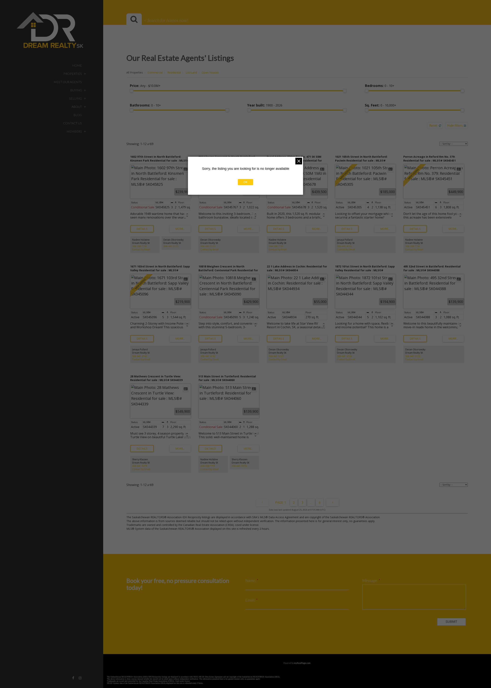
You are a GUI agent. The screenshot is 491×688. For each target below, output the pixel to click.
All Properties (134, 72)
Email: (250, 600)
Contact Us (72, 123)
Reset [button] (433, 125)
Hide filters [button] (455, 125)
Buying (76, 90)
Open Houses (210, 72)
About (77, 106)
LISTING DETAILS (142, 228)
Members (74, 131)
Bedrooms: (379, 85)
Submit (451, 621)
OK (245, 182)
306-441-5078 (139, 466)
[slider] (131, 91)
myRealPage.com (302, 663)
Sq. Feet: (380, 105)
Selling (75, 98)
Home (77, 65)
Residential (174, 72)
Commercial (155, 72)
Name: (251, 580)
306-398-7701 (139, 246)
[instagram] (80, 678)
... (311, 502)
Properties (72, 73)
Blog (77, 115)
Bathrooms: (145, 105)
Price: (145, 85)
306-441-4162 (344, 246)
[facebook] (73, 678)
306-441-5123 (170, 246)
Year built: (264, 105)
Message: (370, 580)
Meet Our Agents (68, 82)
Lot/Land (191, 72)
